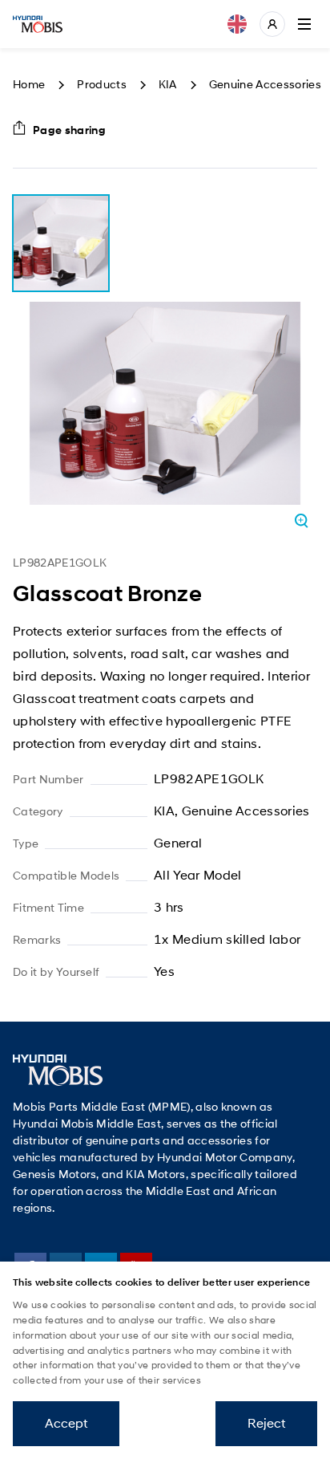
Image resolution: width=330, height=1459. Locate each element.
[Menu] (304, 24)
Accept (66, 1423)
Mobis (37, 24)
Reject (266, 1423)
